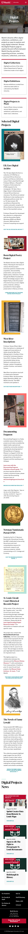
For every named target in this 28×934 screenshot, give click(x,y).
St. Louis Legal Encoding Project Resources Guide (13, 622)
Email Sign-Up (10, 926)
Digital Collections (12, 63)
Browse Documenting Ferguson (13, 485)
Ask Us (18, 893)
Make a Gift (19, 901)
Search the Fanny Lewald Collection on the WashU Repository (14, 770)
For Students (6, 893)
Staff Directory (20, 897)
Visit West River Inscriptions (12, 386)
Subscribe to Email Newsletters (14, 921)
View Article (13, 821)
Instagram (12, 926)
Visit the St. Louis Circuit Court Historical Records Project (14, 678)
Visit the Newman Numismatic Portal (14, 558)
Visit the (13, 229)
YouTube (18, 926)
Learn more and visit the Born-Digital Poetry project (14, 293)
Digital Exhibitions (12, 81)
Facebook (15, 926)
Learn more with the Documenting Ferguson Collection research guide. (12, 467)
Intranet (18, 905)
